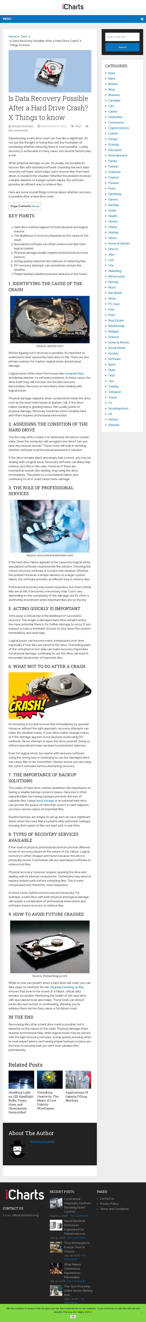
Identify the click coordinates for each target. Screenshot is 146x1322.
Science (113, 337)
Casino (112, 111)
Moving (113, 282)
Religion (113, 331)
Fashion (113, 166)
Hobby (112, 227)
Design (113, 139)
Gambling (114, 194)
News (112, 298)
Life (111, 265)
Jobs (111, 254)
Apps (111, 73)
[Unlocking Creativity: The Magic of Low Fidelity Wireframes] (50, 1080)
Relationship (116, 326)
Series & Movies (118, 342)
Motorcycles (116, 276)
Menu (7, 19)
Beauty (113, 84)
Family (112, 161)
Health (112, 216)
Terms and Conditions (114, 1209)
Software (114, 359)
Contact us (107, 1198)
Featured (114, 172)
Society (113, 353)
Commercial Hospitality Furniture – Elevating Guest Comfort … (78, 1205)
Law (111, 260)
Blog (111, 89)
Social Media (116, 348)
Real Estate (116, 320)
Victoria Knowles (22, 126)
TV (110, 403)
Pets (111, 309)
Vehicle (113, 419)
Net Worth (115, 293)
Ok (73, 1316)
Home (112, 238)
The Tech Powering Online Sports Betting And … (78, 1291)
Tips (111, 381)
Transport (114, 392)
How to (113, 249)
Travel (112, 397)
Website (113, 425)
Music (112, 287)
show (35, 206)
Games (113, 199)
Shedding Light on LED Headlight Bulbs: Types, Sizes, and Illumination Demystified (21, 1102)
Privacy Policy (109, 1203)
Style (111, 370)
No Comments (18, 130)
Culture (113, 133)
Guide (112, 210)
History (113, 221)
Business (114, 95)
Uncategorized (118, 408)
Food (111, 188)
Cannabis (114, 100)
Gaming (113, 205)
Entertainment (117, 155)
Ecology (113, 144)
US (110, 414)
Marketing (114, 271)
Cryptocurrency (118, 128)
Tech (78, 126)
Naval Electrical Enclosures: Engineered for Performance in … (75, 1227)
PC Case (114, 304)
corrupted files (74, 373)
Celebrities (115, 117)
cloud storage (44, 800)
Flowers (113, 183)
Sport (112, 364)
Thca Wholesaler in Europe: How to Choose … (77, 1247)
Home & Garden (119, 243)
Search (122, 47)
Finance (113, 177)
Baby (111, 78)
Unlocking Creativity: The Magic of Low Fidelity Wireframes (48, 1100)
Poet (111, 315)
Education (115, 150)
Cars (111, 106)
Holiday (113, 232)
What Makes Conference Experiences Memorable (72, 1271)
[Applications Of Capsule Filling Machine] (78, 1080)
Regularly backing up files (67, 987)
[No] (141, 1313)
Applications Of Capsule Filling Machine (77, 1096)
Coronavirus (116, 122)
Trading (113, 386)
